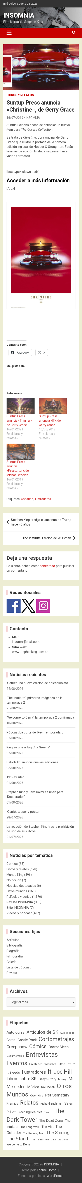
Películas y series (19, 897)
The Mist (48, 1127)
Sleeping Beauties (30, 1112)
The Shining (58, 1132)
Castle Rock (27, 1040)
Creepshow (17, 1046)
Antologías (15, 1032)
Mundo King (15, 875)
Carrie (11, 1040)
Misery (62, 1079)
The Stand (17, 1138)
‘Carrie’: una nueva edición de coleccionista (37, 683)
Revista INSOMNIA (20, 902)
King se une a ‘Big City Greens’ (28, 747)
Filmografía (15, 956)
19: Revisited (15, 777)
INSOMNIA (18, 15)
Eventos (17, 1063)
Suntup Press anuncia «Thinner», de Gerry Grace (20, 420)
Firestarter (35, 1064)
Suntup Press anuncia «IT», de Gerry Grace (50, 420)
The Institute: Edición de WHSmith (47, 538)
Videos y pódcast (19, 913)
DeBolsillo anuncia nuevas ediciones (32, 762)
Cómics (12, 864)
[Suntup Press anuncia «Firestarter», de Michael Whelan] (21, 452)
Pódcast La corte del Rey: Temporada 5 (35, 732)
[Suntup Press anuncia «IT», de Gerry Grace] (53, 406)
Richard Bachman (51, 1103)
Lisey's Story (47, 1079)
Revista (12, 973)
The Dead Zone (51, 1120)
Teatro (48, 1112)
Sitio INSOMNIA (18, 908)
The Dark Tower (36, 1115)
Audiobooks (67, 1032)
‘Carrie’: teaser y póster (23, 812)
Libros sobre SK (22, 1078)
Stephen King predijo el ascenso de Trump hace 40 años (41, 522)
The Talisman (39, 1139)
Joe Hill (63, 1072)
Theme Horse (46, 1170)
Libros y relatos (20, 95)
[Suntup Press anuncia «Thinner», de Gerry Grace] (21, 406)
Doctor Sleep (59, 1047)
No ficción (14, 880)
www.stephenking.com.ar (30, 652)
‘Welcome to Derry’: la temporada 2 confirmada (40, 717)
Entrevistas (42, 1054)
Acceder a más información (38, 181)
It (50, 1071)
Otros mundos (17, 891)
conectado (47, 566)
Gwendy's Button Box (57, 1064)
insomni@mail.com (26, 642)
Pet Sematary (57, 1095)
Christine (27, 499)
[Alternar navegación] (9, 33)
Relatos (29, 1102)
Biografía (13, 951)
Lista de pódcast (19, 967)
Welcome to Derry (19, 1144)
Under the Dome (59, 1139)
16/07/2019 (15, 117)
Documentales (15, 1056)
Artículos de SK (42, 1032)
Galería (11, 962)
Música (33, 1087)
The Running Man (33, 1133)
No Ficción (48, 1087)
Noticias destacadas (21, 886)
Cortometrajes (56, 1039)
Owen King (36, 1095)
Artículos (13, 940)
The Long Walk (30, 1127)
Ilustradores (43, 499)
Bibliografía (15, 945)
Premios (12, 1103)
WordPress (55, 1176)
